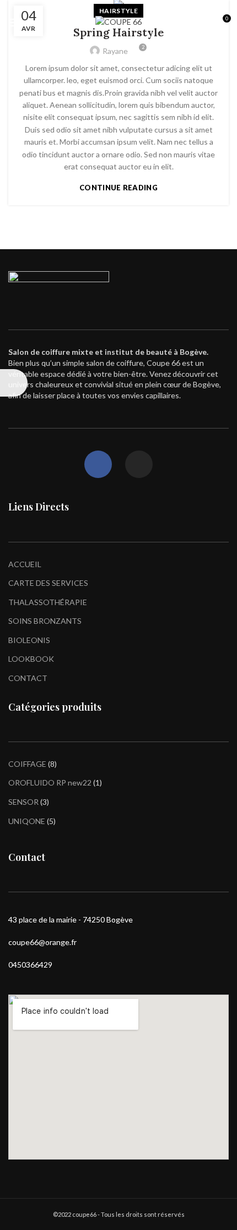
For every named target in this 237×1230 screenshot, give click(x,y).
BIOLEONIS (29, 640)
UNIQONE (26, 821)
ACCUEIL (24, 564)
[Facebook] (98, 464)
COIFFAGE (27, 763)
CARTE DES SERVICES (48, 582)
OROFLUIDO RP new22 (49, 782)
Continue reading (118, 187)
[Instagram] (139, 464)
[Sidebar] (14, 383)
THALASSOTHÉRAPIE (47, 602)
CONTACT (27, 678)
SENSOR (23, 801)
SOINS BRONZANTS (45, 620)
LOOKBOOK (31, 658)
